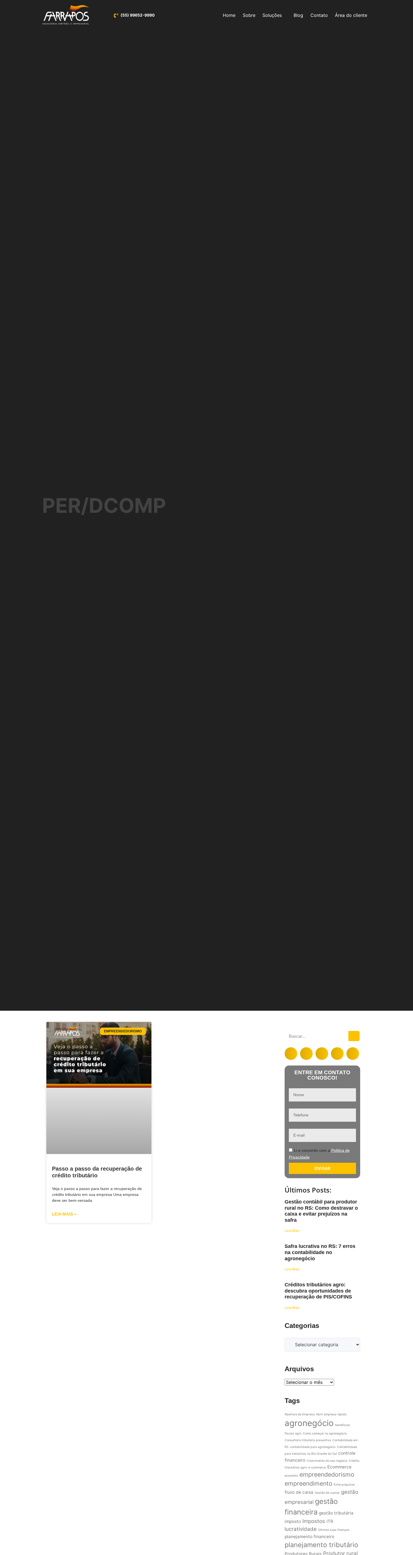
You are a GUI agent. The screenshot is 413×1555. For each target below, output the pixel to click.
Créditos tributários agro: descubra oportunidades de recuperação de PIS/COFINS (318, 1291)
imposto (293, 1521)
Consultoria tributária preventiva (308, 1440)
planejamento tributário (321, 1545)
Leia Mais (292, 1231)
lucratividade (301, 1529)
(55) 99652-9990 (138, 15)
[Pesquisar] (354, 1036)
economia (291, 1475)
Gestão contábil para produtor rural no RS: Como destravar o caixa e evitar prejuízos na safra (321, 1211)
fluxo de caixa (299, 1492)
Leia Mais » (64, 1214)
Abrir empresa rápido (331, 1414)
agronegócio (309, 1423)
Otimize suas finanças (334, 1530)
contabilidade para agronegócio (312, 1447)
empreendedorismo (326, 1474)
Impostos (313, 1521)
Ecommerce (339, 1467)
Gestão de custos (327, 1493)
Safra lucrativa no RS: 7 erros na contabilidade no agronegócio (320, 1252)
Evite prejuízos (344, 1484)
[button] (291, 1053)
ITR (329, 1521)
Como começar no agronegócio (325, 1433)
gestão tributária (336, 1513)
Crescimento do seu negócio (327, 1461)
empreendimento (308, 1483)
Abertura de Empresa (300, 1414)
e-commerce (317, 1467)
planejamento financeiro (309, 1536)
